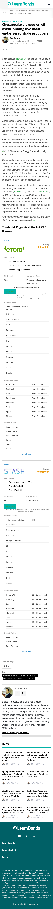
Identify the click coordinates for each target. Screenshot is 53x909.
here (35, 220)
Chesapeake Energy (29, 675)
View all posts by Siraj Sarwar (15, 733)
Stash (6, 465)
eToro (6, 240)
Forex (5, 857)
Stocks (19, 21)
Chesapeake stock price (13, 678)
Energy (6, 21)
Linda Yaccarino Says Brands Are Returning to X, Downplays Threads (13, 810)
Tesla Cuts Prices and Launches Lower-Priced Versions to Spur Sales (38, 793)
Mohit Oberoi (11, 763)
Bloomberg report (11, 675)
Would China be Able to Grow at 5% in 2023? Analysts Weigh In (13, 793)
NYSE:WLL (30, 188)
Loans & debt (9, 850)
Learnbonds (8, 843)
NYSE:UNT (43, 192)
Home (4, 12)
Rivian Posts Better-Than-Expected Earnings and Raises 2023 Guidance (39, 810)
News (12, 21)
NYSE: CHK (22, 59)
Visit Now (10, 291)
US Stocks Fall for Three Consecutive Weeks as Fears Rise (38, 774)
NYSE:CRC (19, 192)
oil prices (30, 678)
